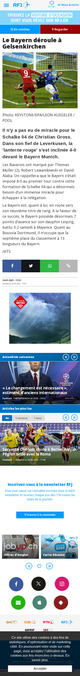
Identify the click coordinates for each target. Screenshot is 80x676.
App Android (61, 602)
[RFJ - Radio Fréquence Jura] (67, 622)
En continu (21, 29)
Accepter (40, 668)
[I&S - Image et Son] (48, 629)
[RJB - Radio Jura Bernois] (30, 622)
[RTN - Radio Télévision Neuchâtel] (48, 622)
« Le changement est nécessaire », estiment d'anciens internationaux (34, 390)
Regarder (61, 29)
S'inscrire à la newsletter (40, 514)
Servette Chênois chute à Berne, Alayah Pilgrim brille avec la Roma (39, 451)
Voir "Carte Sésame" (50, 547)
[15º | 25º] (51, 0)
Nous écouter (70, 5)
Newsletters (18, 602)
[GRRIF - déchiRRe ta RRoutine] (30, 629)
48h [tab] (7, 418)
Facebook (16, 584)
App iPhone (39, 602)
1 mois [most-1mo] (38, 418)
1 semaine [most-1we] (21, 418)
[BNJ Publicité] (12, 622)
